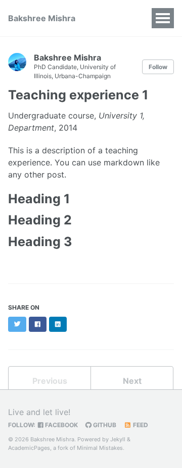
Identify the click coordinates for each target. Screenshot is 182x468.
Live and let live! (39, 412)
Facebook (60, 425)
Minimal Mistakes (100, 447)
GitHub (104, 425)
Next (132, 381)
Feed (139, 425)
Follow (158, 67)
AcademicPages (29, 447)
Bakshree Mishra (41, 18)
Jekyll (117, 439)
